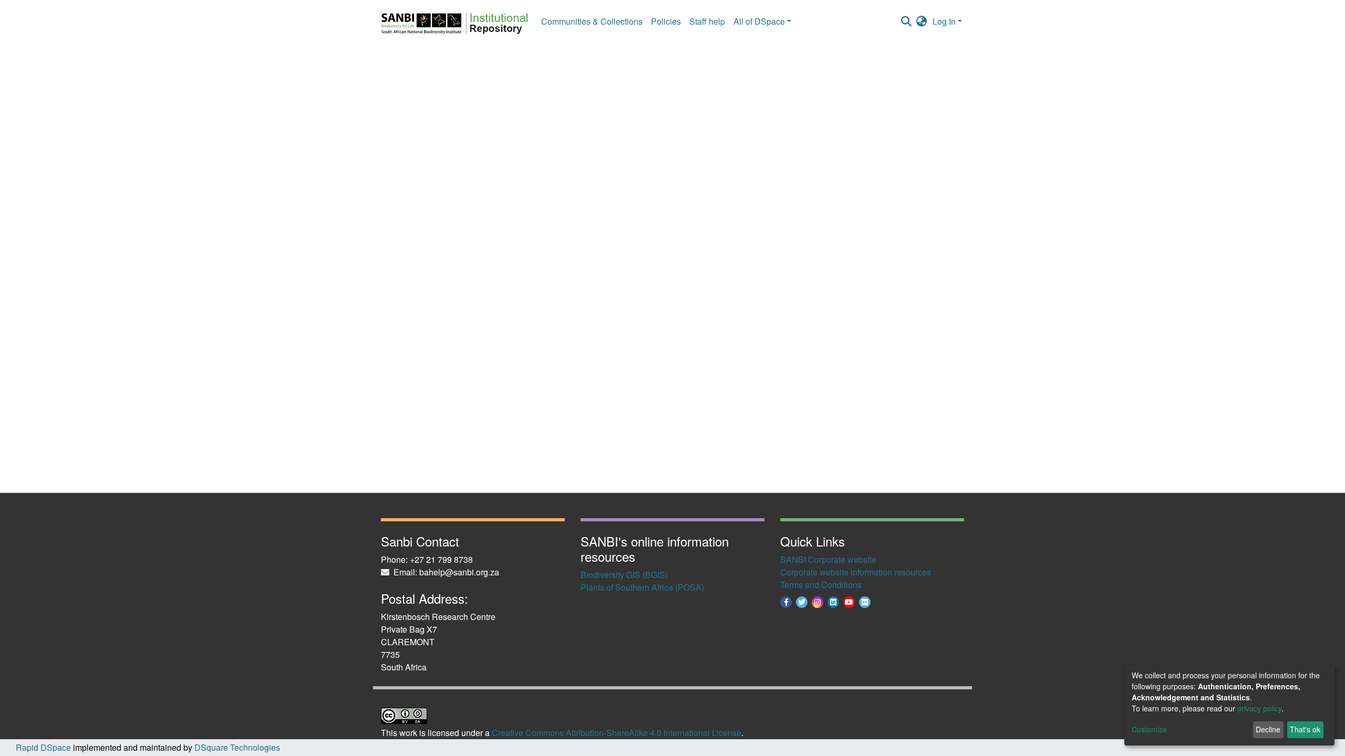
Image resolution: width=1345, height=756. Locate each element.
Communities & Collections (592, 21)
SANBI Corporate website (828, 559)
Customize (1149, 729)
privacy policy (1259, 708)
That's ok (1305, 729)
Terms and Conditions (821, 585)
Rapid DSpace (43, 747)
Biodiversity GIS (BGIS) (624, 575)
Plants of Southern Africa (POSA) (642, 587)
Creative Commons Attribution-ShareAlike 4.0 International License (616, 733)
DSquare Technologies (236, 747)
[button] (921, 21)
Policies (666, 21)
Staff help (707, 21)
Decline (1268, 729)
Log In (944, 21)
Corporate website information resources (855, 572)
